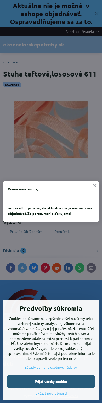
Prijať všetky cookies (51, 381)
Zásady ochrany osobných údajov (51, 367)
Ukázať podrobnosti (51, 393)
